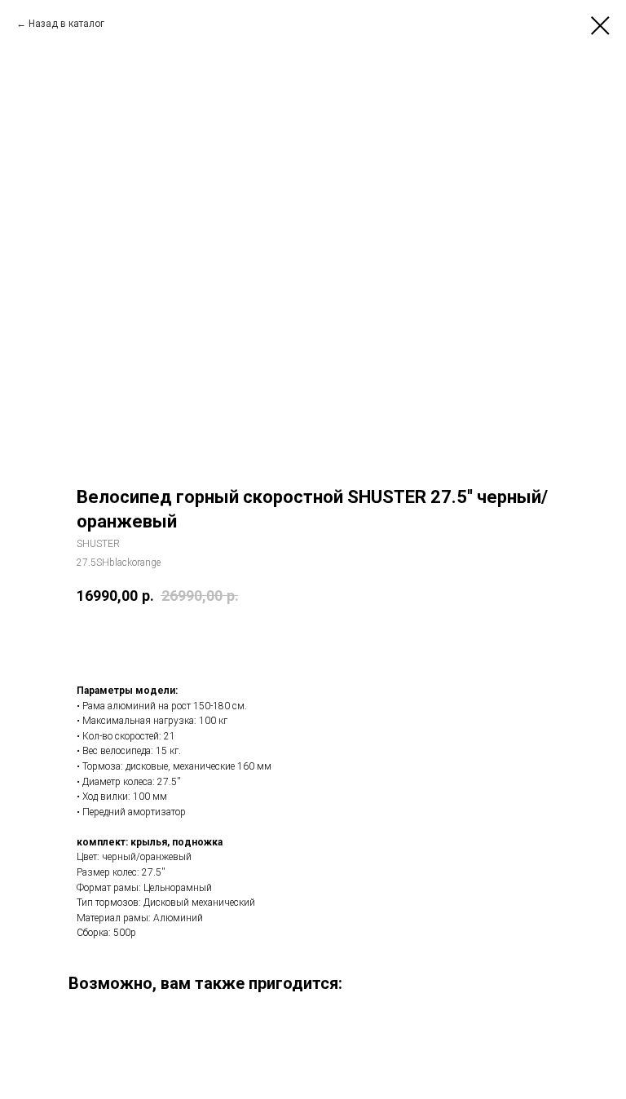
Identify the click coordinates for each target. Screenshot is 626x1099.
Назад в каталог (66, 23)
